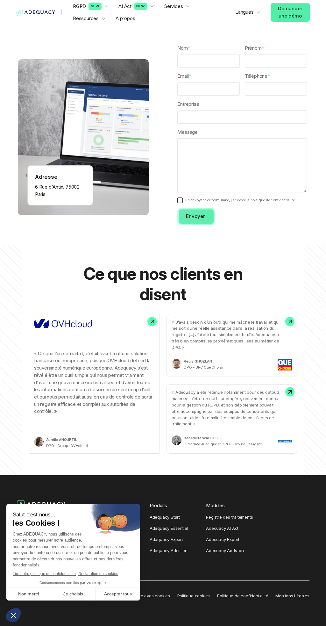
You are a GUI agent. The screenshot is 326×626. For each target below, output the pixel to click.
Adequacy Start (165, 517)
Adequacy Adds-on (169, 550)
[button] (91, 6)
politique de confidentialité (272, 200)
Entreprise (188, 104)
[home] (35, 12)
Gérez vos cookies (151, 595)
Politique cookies (193, 595)
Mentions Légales (292, 595)
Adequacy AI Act (222, 528)
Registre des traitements (229, 517)
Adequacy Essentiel (169, 528)
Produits (158, 505)
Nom (183, 48)
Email (184, 76)
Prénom (254, 48)
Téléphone (257, 76)
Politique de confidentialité (242, 595)
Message (187, 132)
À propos (125, 18)
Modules (215, 505)
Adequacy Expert (166, 539)
